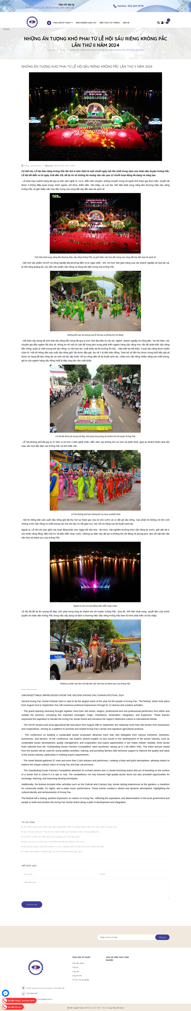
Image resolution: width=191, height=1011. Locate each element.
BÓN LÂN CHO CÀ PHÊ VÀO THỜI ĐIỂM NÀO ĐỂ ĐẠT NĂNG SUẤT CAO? (54, 842)
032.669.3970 (32, 993)
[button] (140, 957)
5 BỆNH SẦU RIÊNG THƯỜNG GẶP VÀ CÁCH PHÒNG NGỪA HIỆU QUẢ (52, 851)
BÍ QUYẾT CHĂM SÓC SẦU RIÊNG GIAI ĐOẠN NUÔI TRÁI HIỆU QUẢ (51, 837)
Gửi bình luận (31, 904)
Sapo (121, 1008)
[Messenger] (5, 993)
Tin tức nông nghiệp (80, 980)
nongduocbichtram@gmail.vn (39, 999)
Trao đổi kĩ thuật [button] (81, 957)
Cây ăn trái (77, 975)
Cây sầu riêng (78, 963)
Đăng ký (162, 937)
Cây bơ (75, 967)
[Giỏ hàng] (168, 23)
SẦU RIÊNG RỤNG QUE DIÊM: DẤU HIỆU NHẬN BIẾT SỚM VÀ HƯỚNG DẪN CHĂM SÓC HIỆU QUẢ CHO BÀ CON (70, 827)
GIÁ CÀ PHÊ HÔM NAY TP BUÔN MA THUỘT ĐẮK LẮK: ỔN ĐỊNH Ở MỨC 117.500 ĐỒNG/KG (61, 832)
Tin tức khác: (28, 822)
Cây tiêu (75, 971)
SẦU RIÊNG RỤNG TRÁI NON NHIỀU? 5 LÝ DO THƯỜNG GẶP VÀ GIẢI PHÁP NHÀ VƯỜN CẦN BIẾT (63, 846)
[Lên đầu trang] (158, 1004)
